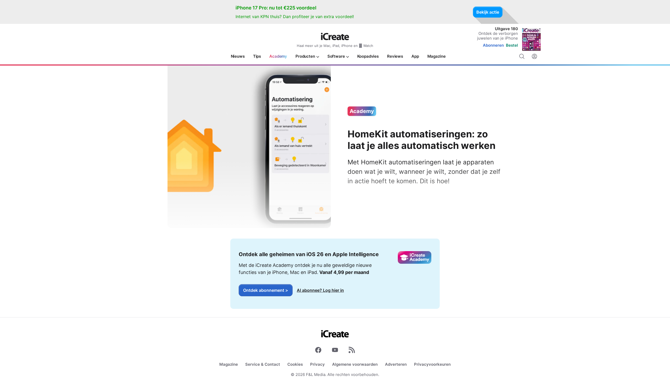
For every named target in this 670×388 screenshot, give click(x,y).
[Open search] (522, 56)
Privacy (317, 364)
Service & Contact (262, 364)
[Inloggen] (534, 56)
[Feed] (352, 351)
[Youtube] (335, 351)
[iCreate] (335, 36)
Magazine (228, 364)
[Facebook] (318, 351)
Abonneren (493, 45)
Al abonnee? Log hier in (320, 290)
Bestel (512, 45)
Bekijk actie (487, 12)
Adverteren (396, 364)
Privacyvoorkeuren (432, 364)
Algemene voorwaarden (355, 364)
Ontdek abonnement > (265, 290)
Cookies (295, 364)
